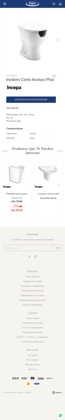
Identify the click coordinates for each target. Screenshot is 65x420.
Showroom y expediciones (32, 286)
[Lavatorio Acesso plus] (48, 175)
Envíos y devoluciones (32, 327)
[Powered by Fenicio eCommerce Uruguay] (57, 392)
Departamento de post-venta (32, 300)
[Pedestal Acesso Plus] (17, 175)
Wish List (32, 369)
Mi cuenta (32, 355)
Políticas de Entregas (32, 305)
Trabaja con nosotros (32, 281)
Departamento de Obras (32, 291)
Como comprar (32, 318)
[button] (54, 4)
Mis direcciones (32, 364)
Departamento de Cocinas (32, 295)
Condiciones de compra (32, 323)
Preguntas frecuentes (32, 332)
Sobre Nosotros (32, 276)
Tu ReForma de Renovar (32, 342)
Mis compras (32, 360)
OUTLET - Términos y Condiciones (33, 337)
